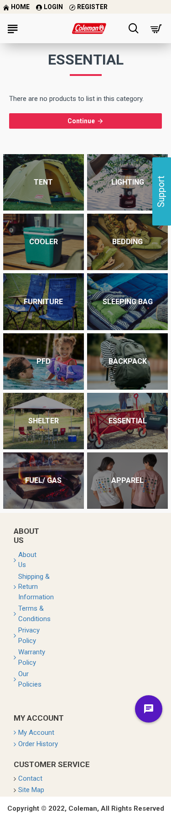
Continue (81, 121)
